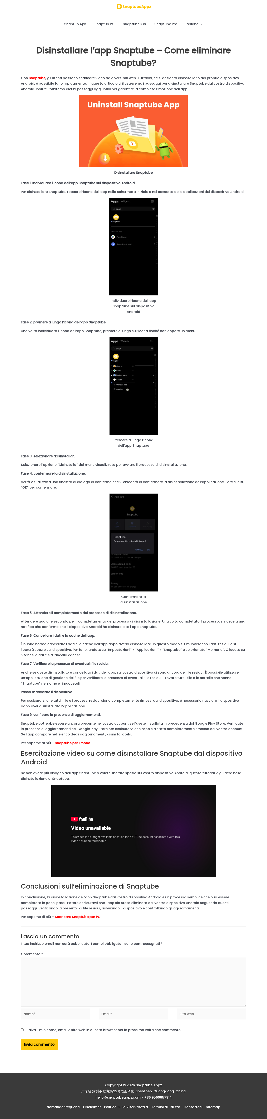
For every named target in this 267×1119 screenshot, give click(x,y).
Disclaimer (92, 1107)
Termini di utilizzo (165, 1107)
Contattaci (193, 1107)
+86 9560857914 (158, 1097)
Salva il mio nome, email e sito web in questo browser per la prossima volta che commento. (103, 1030)
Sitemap (213, 1107)
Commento (32, 954)
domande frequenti (63, 1107)
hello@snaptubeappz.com (118, 1097)
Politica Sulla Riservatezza (126, 1107)
